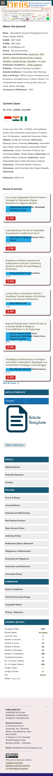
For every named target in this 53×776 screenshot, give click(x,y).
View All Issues (9, 383)
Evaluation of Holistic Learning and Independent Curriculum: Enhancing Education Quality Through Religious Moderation (23, 264)
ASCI (42, 54)
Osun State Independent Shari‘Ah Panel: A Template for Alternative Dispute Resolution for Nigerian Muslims (26, 200)
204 (43, 664)
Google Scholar (19, 61)
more (43, 61)
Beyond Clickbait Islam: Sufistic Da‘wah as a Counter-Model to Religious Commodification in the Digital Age (26, 326)
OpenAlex (31, 61)
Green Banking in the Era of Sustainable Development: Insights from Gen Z (25, 232)
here (22, 86)
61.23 (43, 675)
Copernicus (33, 54)
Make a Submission (14, 445)
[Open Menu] (3, 3)
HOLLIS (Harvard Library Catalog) (26, 58)
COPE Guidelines (34, 65)
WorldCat (7, 61)
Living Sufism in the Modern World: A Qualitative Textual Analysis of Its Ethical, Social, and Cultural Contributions (26, 296)
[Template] (26, 432)
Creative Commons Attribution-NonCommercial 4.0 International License (18, 765)
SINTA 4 (6, 58)
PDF (11, 218)
